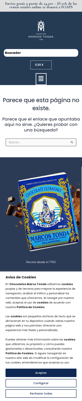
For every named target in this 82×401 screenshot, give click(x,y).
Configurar (41, 383)
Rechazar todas (41, 393)
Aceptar (41, 373)
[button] (41, 79)
